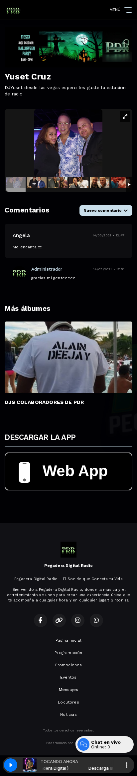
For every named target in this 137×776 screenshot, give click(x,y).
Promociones (68, 665)
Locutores (68, 702)
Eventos (68, 677)
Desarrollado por (59, 743)
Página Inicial (68, 640)
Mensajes (68, 689)
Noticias (68, 714)
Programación (68, 652)
